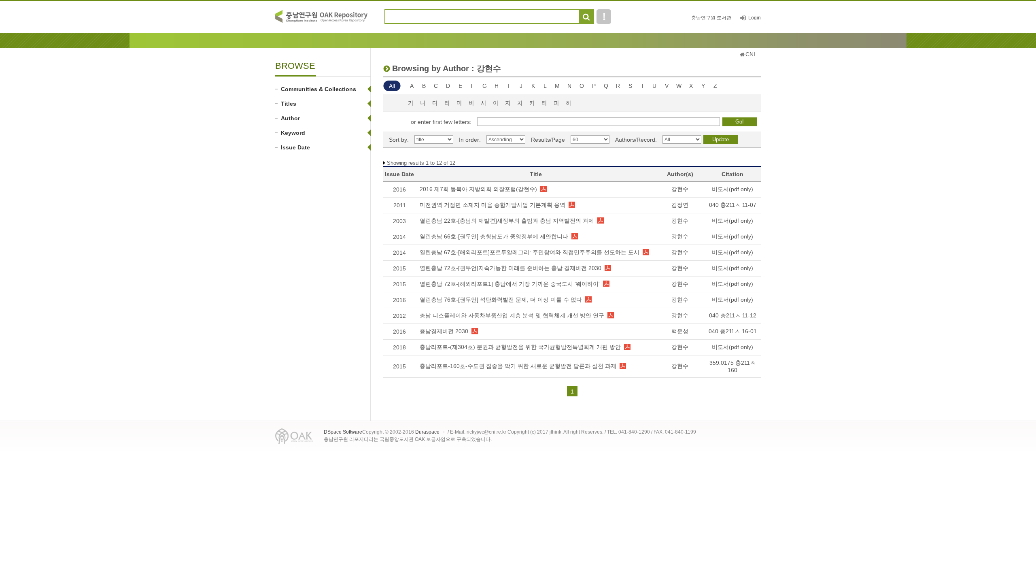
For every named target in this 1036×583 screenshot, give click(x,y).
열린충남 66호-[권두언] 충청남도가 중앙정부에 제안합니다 (494, 236)
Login (754, 18)
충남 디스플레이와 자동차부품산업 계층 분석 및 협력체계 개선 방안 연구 (512, 315)
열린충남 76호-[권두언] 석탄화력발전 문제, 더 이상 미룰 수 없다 (501, 299)
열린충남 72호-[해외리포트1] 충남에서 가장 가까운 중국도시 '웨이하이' (510, 284)
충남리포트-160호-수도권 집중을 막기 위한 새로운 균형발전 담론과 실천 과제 (518, 366)
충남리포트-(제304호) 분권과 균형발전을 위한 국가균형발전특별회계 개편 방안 (520, 347)
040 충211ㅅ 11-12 (732, 315)
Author (290, 118)
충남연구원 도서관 (711, 18)
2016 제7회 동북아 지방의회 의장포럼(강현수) (478, 189)
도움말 (604, 16)
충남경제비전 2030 (444, 331)
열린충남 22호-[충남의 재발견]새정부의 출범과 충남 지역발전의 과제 (507, 220)
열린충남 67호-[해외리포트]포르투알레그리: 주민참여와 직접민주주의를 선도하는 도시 (529, 252)
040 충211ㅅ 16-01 (733, 331)
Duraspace (427, 432)
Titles (288, 103)
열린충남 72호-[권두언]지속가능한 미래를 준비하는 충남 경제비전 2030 (510, 268)
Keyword (293, 133)
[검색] (586, 17)
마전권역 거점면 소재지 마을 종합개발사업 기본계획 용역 (492, 205)
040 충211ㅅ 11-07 (732, 205)
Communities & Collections (318, 89)
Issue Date (295, 147)
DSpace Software (343, 432)
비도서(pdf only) (732, 189)
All (392, 86)
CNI (750, 54)
